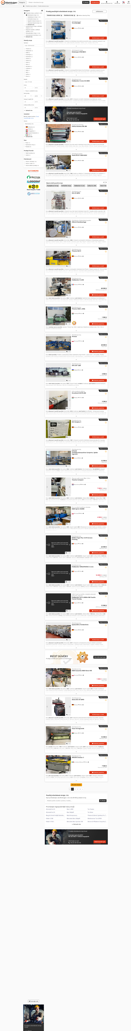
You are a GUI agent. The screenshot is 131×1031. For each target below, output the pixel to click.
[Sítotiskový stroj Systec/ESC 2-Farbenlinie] (58, 631)
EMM (28, 52)
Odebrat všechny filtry (84, 15)
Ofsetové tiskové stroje (35, 23)
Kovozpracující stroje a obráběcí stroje (34, 27)
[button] (128, 2)
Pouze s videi (30, 163)
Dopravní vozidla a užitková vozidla (33, 30)
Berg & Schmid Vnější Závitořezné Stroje (57, 815)
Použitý (28, 146)
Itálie (30, 135)
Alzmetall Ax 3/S (50, 812)
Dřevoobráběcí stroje (33, 33)
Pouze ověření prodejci (32, 165)
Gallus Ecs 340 (92, 186)
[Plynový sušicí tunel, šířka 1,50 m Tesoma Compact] (58, 487)
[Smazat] (61, 15)
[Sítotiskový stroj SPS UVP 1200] (58, 372)
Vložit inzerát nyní (99, 119)
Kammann (29, 56)
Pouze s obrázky (31, 161)
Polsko (30, 129)
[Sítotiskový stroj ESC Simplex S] (58, 429)
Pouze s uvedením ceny (31, 91)
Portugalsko (31, 131)
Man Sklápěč (70, 812)
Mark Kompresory (72, 815)
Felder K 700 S (50, 821)
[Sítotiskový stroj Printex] (58, 343)
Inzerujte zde (34, 1001)
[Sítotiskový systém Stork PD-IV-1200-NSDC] (58, 162)
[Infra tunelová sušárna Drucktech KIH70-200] (58, 400)
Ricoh (28, 76)
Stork (28, 62)
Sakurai (28, 60)
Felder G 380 (49, 818)
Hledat (86, 2)
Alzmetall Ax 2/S (50, 809)
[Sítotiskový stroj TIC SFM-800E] (58, 30)
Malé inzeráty (30, 153)
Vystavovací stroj (30, 144)
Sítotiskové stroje (33, 15)
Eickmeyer (29, 54)
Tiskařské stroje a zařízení (34, 13)
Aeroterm (29, 66)
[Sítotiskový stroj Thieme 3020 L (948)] (58, 316)
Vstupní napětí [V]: (28, 99)
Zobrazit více (77, 824)
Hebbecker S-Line (79, 186)
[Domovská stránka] (23, 6)
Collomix (29, 68)
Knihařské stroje (33, 19)
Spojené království (33, 133)
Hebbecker (29, 50)
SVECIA (28, 58)
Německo (31, 127)
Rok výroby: (27, 93)
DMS (28, 70)
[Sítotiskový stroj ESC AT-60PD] (58, 200)
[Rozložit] (76, 46)
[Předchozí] (47, 30)
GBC (27, 72)
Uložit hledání (77, 785)
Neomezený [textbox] (29, 123)
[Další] (69, 30)
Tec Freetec (91, 809)
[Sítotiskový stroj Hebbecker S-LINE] (58, 287)
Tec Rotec (90, 812)
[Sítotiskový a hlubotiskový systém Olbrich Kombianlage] (58, 229)
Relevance (100, 11)
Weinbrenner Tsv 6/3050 (95, 818)
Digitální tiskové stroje (34, 21)
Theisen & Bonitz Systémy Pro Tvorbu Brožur (100, 815)
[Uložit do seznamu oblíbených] (106, 24)
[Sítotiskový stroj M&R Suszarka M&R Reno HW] (58, 677)
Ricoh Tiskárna (104, 186)
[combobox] (33, 123)
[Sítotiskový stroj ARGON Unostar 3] (58, 764)
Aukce (28, 155)
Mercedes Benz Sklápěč (73, 818)
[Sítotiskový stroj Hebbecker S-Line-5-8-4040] (58, 88)
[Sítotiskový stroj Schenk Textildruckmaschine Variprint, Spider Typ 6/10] (58, 458)
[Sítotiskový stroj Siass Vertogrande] (58, 735)
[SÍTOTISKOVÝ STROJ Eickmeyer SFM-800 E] (58, 59)
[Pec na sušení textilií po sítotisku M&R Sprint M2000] (58, 515)
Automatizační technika (33, 35)
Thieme (28, 48)
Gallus (28, 74)
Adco (28, 64)
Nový (28, 142)
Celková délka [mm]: (29, 105)
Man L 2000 (70, 809)
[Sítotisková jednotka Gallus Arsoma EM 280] (58, 133)
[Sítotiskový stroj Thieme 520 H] (58, 258)
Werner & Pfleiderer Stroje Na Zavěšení (99, 821)
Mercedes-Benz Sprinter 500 (75, 821)
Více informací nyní (100, 657)
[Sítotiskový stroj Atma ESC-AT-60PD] (58, 706)
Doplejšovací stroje (34, 17)
